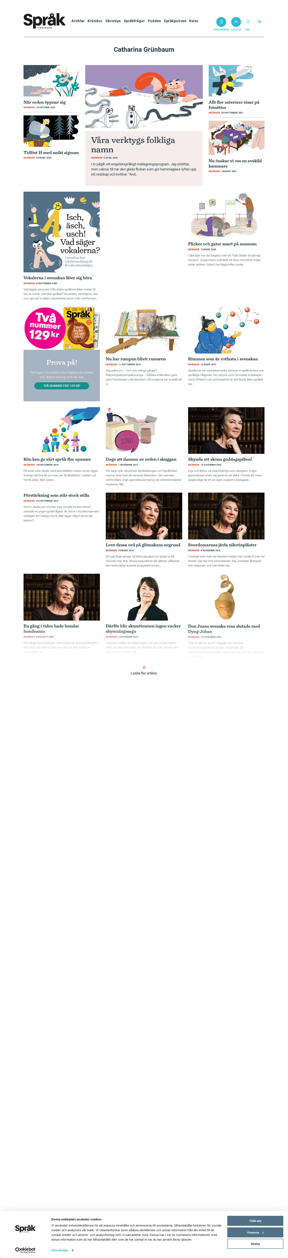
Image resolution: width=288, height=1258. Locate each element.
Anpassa (253, 1232)
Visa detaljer (59, 1250)
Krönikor (95, 21)
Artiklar (78, 21)
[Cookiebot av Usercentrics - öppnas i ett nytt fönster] (25, 1250)
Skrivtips (113, 21)
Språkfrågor (134, 21)
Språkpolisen (175, 21)
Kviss (193, 21)
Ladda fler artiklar (144, 673)
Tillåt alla (255, 1221)
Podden (154, 21)
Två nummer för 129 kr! (61, 386)
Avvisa (255, 1243)
